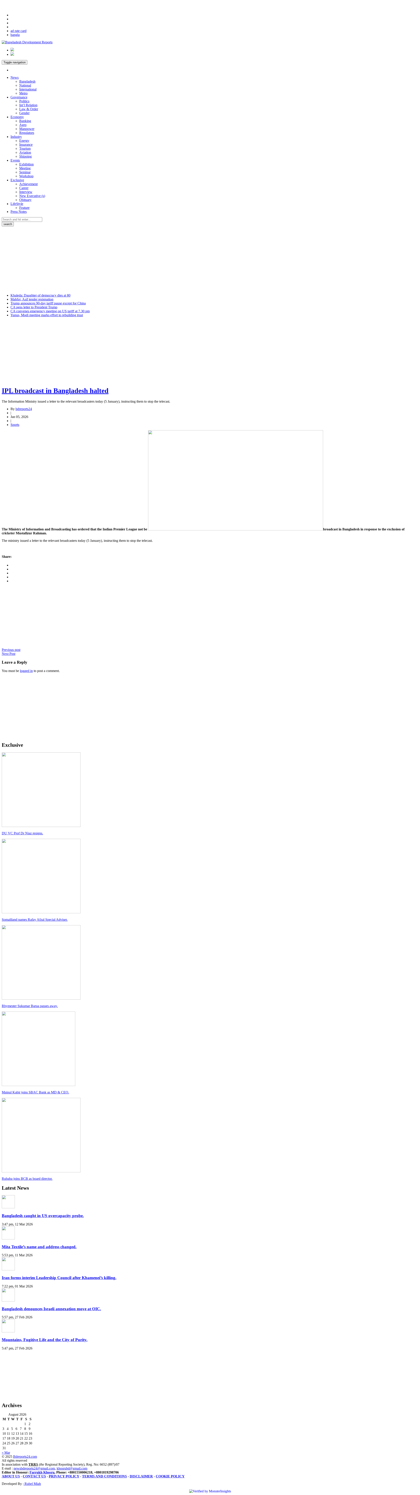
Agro (22, 125)
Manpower (26, 129)
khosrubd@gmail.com (72, 1468)
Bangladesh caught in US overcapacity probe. (43, 1215)
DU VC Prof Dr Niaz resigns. (22, 833)
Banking (25, 121)
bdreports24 (24, 409)
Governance (18, 97)
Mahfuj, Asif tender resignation (31, 299)
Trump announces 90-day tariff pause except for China (48, 303)
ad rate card (18, 31)
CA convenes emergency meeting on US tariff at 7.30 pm (50, 311)
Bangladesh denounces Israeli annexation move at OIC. (51, 1309)
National (25, 85)
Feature (24, 208)
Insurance (26, 144)
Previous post (11, 650)
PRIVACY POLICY (64, 1476)
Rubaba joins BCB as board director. (27, 1178)
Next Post (8, 654)
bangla (15, 35)
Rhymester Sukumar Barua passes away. (30, 1006)
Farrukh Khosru (42, 1472)
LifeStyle (16, 204)
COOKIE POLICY (170, 1476)
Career (23, 188)
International (28, 89)
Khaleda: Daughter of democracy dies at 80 (40, 295)
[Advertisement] (210, 259)
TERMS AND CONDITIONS (104, 1476)
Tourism (25, 148)
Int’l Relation (28, 105)
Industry (16, 137)
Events (15, 160)
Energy (24, 140)
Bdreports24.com (25, 1456)
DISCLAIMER (141, 1476)
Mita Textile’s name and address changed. (39, 1246)
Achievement (28, 184)
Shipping (25, 156)
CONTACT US (34, 1476)
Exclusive (17, 180)
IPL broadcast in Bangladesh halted (55, 391)
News (14, 77)
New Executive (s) (32, 196)
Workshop (26, 176)
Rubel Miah (32, 1484)
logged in (26, 671)
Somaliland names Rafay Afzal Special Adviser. (35, 919)
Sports (14, 425)
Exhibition (26, 164)
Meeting (25, 168)
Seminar (25, 172)
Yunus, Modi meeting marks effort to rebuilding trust (46, 315)
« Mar (6, 1452)
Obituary (25, 200)
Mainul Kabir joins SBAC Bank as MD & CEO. (35, 1092)
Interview (25, 192)
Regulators (26, 133)
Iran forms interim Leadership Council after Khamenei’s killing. (59, 1277)
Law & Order (28, 109)
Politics (24, 101)
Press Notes (18, 211)
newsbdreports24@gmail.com (34, 1468)
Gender (24, 113)
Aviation (25, 152)
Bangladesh (27, 81)
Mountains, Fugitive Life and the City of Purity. (45, 1339)
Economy (17, 117)
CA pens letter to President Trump (33, 307)
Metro (23, 93)
